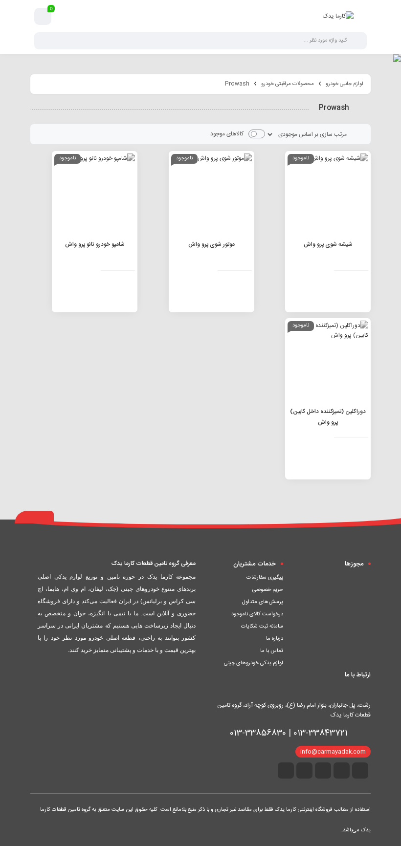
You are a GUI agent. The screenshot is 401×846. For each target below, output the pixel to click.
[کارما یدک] (338, 16)
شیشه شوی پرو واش (328, 244)
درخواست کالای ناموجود (257, 614)
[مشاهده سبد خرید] (43, 16)
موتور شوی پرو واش (211, 244)
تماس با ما (271, 651)
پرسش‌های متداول (262, 602)
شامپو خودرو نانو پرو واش (95, 244)
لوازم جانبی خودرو (344, 84)
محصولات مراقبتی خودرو (287, 84)
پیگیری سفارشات (264, 577)
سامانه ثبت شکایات (262, 626)
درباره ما (274, 638)
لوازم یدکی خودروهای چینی (253, 663)
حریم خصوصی (267, 590)
